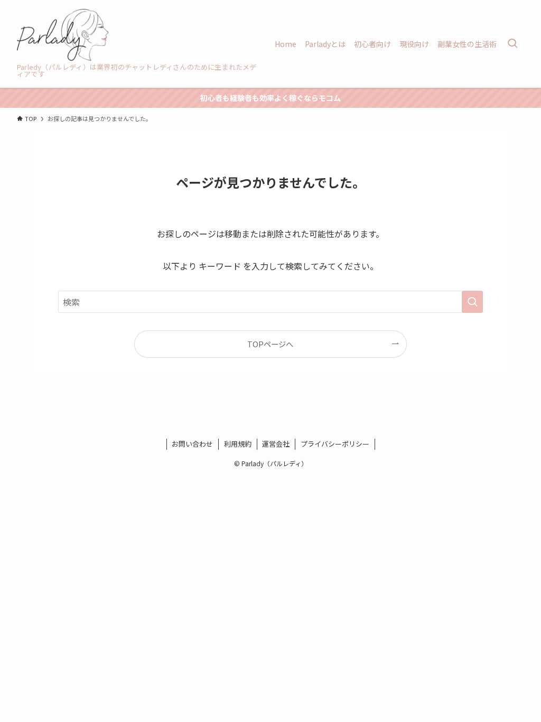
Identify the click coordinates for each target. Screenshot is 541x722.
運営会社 (276, 444)
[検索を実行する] (472, 302)
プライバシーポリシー (335, 444)
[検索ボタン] (512, 44)
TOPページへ (270, 343)
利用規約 (237, 444)
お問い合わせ (192, 444)
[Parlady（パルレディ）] (63, 34)
